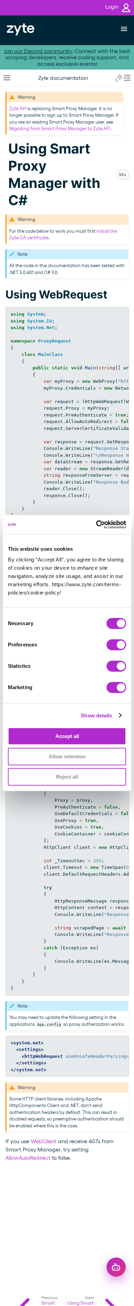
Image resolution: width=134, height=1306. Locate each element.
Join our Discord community (38, 51)
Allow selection (67, 756)
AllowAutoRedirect (28, 1157)
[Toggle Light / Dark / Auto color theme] (119, 78)
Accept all (67, 736)
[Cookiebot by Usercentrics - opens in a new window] (96, 524)
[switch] (116, 644)
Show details (96, 715)
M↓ (123, 174)
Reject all (67, 777)
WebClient (44, 1141)
